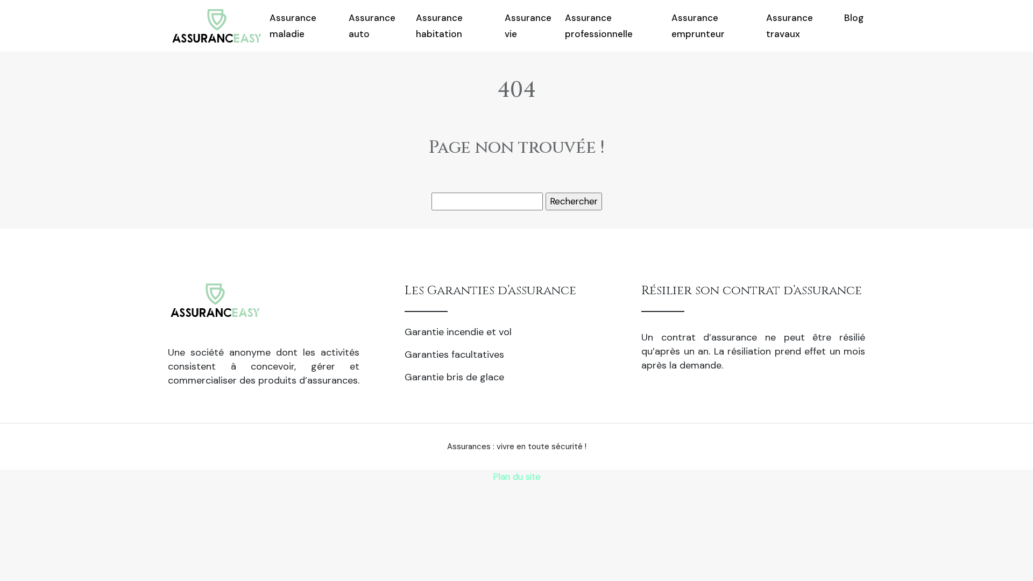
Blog (854, 18)
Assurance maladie (293, 26)
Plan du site (517, 477)
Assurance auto (372, 26)
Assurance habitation (439, 26)
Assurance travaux (789, 26)
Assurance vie (528, 26)
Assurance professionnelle (599, 26)
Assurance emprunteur (698, 26)
